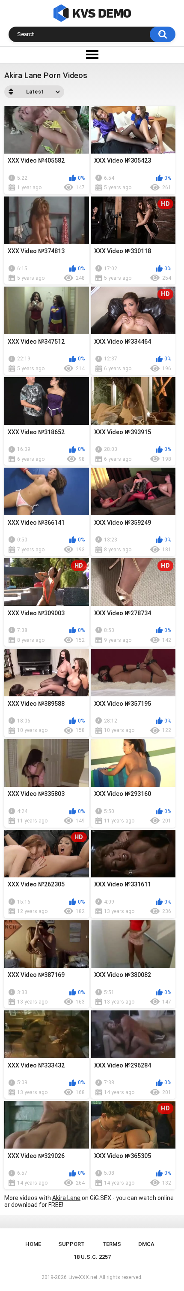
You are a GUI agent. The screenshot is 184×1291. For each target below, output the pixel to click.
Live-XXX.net (83, 1277)
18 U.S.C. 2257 (92, 1257)
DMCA (146, 1244)
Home (33, 1244)
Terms (111, 1244)
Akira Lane (66, 1197)
